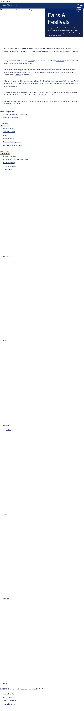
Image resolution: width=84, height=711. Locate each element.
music (26, 101)
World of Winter (12, 95)
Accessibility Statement (10, 694)
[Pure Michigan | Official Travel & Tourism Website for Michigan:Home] (9, 5)
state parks (49, 83)
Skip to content (5, 1)
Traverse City (57, 69)
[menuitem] (43, 704)
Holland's (31, 61)
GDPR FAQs (7, 697)
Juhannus (18, 75)
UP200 (51, 92)
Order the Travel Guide (10, 117)
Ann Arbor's (60, 61)
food (31, 101)
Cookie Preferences (9, 704)
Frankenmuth (67, 69)
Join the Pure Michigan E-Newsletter (15, 114)
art (36, 101)
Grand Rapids (74, 81)
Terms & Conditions (9, 700)
